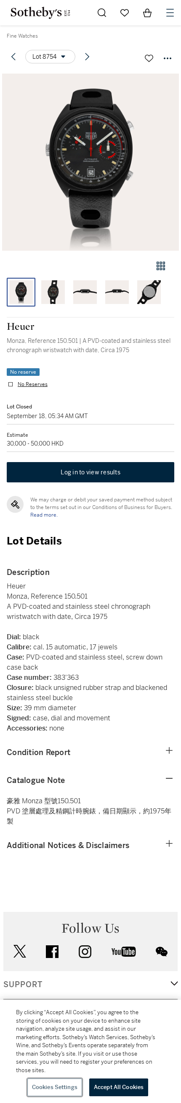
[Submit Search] (102, 12)
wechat (162, 952)
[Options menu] (167, 58)
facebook (52, 951)
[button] (90, 162)
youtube (124, 952)
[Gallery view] (161, 265)
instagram (85, 951)
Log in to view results (90, 472)
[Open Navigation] (170, 12)
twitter (19, 951)
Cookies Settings (54, 1087)
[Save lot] (149, 58)
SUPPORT (23, 984)
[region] (90, 1051)
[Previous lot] (13, 56)
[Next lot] (87, 56)
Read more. (44, 515)
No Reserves (33, 384)
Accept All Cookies (119, 1087)
